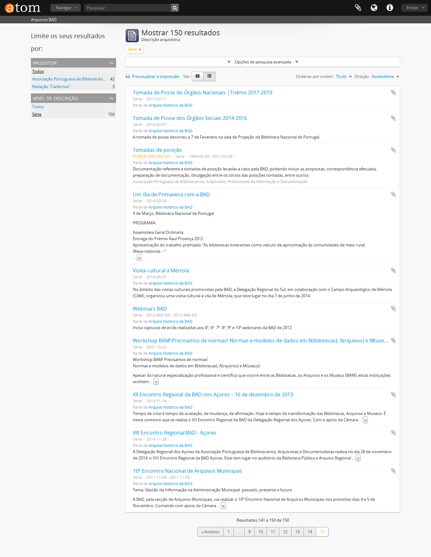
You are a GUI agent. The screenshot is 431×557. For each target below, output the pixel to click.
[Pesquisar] (175, 8)
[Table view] (209, 76)
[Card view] (198, 76)
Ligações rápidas (390, 8)
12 (285, 532)
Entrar (412, 7)
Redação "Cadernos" (51, 86)
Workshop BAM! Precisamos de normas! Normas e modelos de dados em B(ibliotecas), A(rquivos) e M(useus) (262, 340)
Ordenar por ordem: (315, 76)
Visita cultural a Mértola (161, 270)
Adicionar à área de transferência (393, 92)
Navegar (64, 7)
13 (297, 532)
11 (273, 532)
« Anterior (210, 532)
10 (260, 532)
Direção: (362, 76)
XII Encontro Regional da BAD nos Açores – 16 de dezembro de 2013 (213, 394)
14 (310, 532)
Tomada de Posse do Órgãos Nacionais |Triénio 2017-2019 (202, 92)
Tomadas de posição (157, 149)
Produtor (45, 62)
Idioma (374, 8)
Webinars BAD (150, 308)
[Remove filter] (140, 49)
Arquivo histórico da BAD (170, 105)
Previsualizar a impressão (155, 76)
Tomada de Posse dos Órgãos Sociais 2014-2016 (190, 118)
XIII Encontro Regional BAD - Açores (174, 432)
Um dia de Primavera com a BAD (171, 194)
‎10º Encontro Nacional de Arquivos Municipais (187, 470)
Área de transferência (358, 8)
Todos (38, 71)
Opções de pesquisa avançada (263, 62)
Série (36, 114)
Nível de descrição (55, 97)
